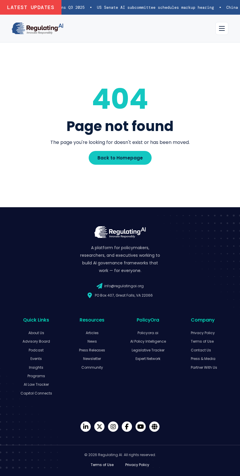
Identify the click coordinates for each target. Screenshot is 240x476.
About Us (36, 332)
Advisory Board (36, 341)
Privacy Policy (203, 332)
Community (92, 367)
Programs (36, 375)
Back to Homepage (120, 158)
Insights (36, 367)
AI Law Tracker (36, 384)
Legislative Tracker (148, 350)
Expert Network (148, 358)
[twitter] (99, 426)
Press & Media (203, 358)
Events (36, 358)
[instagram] (113, 426)
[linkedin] (85, 426)
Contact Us (201, 350)
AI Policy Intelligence (148, 341)
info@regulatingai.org (124, 285)
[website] (154, 426)
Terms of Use (202, 341)
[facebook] (127, 426)
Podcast (36, 350)
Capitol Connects (36, 393)
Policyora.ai (148, 332)
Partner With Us (204, 367)
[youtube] (141, 426)
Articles (92, 332)
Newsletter (92, 358)
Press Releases (92, 350)
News (92, 341)
